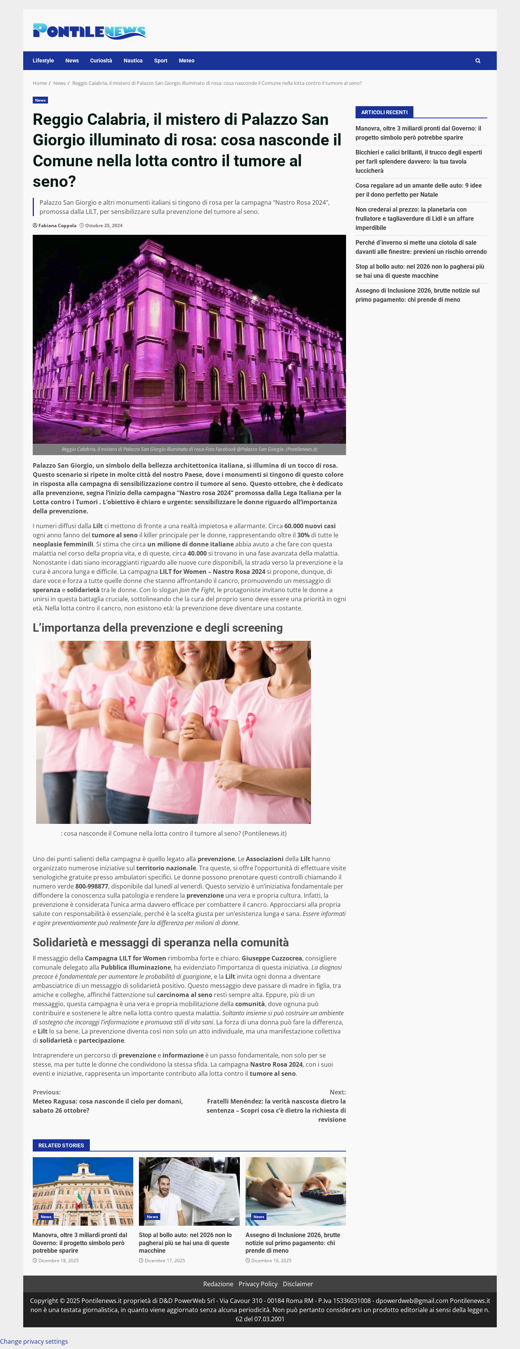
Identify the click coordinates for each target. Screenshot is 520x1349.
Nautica (133, 60)
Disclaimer (298, 1284)
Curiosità (101, 60)
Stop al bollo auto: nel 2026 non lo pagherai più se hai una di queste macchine (189, 1191)
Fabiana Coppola (57, 225)
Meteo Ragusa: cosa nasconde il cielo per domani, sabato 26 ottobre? (108, 1101)
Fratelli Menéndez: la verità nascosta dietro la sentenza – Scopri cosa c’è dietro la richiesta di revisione (276, 1106)
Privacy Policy (258, 1284)
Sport (160, 60)
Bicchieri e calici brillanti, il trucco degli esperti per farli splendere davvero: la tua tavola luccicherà (419, 161)
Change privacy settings (34, 1341)
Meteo (187, 60)
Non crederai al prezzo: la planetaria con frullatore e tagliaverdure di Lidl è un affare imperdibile (415, 218)
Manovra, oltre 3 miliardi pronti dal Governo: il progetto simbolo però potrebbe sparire (83, 1191)
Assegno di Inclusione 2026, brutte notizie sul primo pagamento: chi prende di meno (296, 1191)
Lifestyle (43, 60)
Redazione (218, 1284)
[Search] (477, 60)
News (72, 60)
